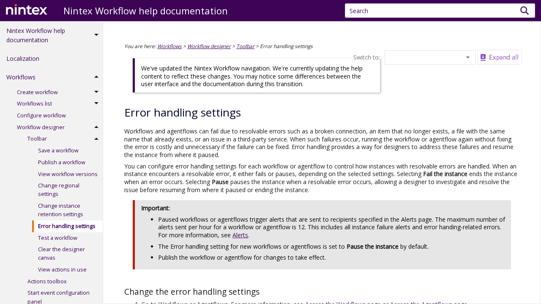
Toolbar (37, 138)
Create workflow (37, 92)
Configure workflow (41, 115)
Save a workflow (58, 150)
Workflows (21, 77)
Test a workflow (57, 238)
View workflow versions (68, 174)
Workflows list (34, 103)
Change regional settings (58, 190)
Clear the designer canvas (61, 253)
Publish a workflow (61, 162)
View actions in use (62, 269)
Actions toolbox (47, 281)
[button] (524, 10)
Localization (22, 58)
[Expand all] (499, 57)
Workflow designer (41, 127)
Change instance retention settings (60, 210)
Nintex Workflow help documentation (35, 35)
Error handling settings (67, 226)
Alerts (240, 235)
